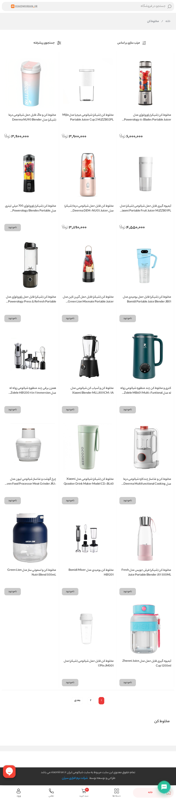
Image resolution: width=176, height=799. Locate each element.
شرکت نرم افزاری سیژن (75, 778)
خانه (165, 21)
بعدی (77, 700)
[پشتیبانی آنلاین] (164, 787)
